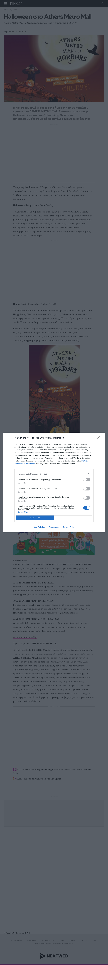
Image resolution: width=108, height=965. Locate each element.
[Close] (99, 438)
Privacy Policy (69, 527)
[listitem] (54, 473)
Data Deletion (39, 527)
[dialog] (54, 482)
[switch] (86, 479)
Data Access (54, 527)
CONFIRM (35, 518)
